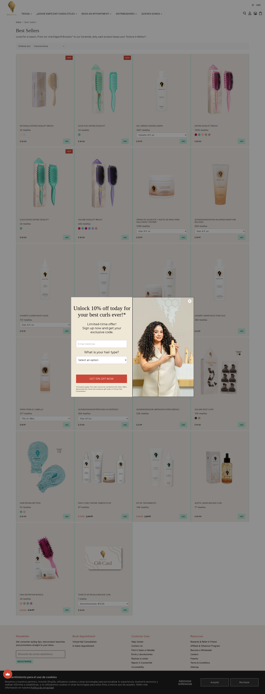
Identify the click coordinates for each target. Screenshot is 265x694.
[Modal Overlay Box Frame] (132, 347)
